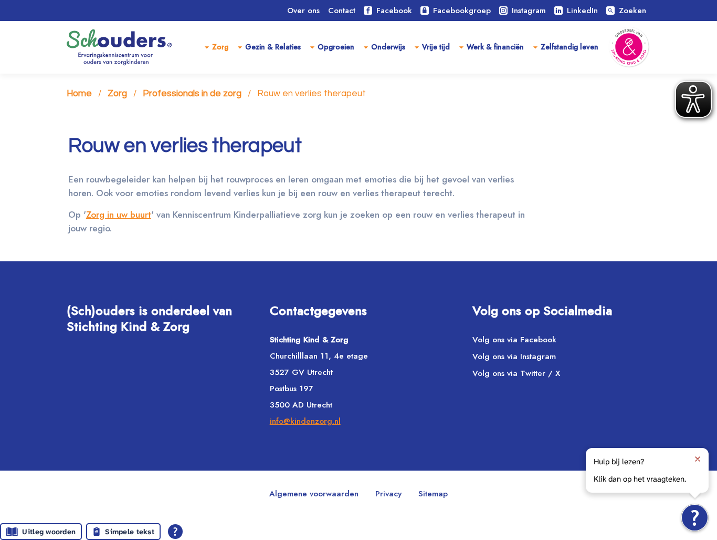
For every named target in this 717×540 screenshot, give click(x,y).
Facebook (394, 10)
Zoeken (626, 10)
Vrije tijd (436, 47)
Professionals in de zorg (192, 93)
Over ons (303, 10)
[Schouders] (119, 47)
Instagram (529, 10)
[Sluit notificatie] (697, 459)
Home (79, 93)
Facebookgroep (462, 10)
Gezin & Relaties (273, 47)
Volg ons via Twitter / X (516, 373)
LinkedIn (582, 10)
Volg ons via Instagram (514, 356)
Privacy (388, 493)
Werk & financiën (495, 47)
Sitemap (433, 493)
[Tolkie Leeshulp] (695, 518)
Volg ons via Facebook (514, 339)
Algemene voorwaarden (313, 493)
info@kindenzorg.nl (305, 421)
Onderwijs (388, 47)
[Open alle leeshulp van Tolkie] (175, 531)
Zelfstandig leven (569, 47)
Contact (341, 10)
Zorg (220, 47)
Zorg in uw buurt (118, 214)
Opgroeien (336, 47)
